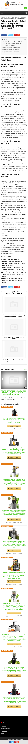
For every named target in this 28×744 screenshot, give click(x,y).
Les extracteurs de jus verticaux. (11, 49)
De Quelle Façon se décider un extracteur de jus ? (13, 44)
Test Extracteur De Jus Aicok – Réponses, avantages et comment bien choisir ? (14, 315)
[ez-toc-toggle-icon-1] (24, 39)
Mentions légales (6, 728)
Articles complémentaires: (12, 52)
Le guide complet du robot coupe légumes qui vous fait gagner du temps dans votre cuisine (13, 263)
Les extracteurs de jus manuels (11, 51)
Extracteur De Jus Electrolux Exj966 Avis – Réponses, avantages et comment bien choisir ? (14, 274)
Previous (2, 378)
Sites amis (4, 731)
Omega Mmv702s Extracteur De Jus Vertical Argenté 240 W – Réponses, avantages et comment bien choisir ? (13, 269)
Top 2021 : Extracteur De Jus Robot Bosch (13, 41)
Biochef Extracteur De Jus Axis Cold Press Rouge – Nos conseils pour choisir (14, 360)
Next (25, 378)
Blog (13, 17)
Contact (4, 726)
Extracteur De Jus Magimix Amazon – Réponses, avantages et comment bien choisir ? (13, 280)
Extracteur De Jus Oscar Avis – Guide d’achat (13, 338)
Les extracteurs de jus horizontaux (11, 47)
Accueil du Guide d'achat (6, 17)
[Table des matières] (24, 39)
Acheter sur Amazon (15, 426)
